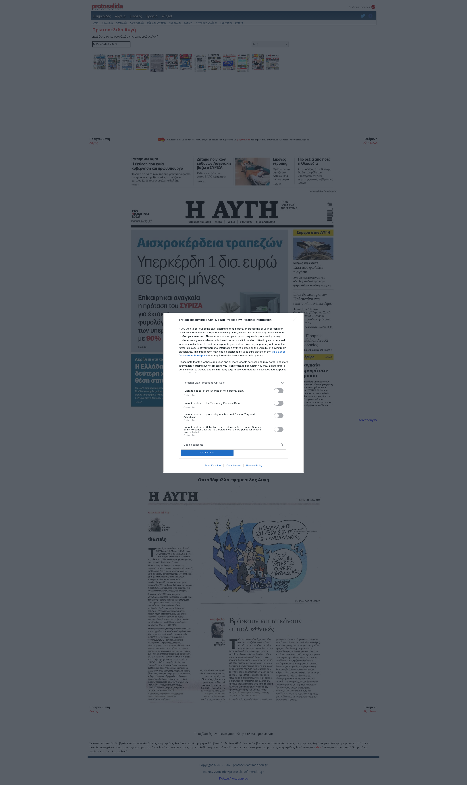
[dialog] (233, 392)
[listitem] (233, 383)
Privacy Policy (254, 465)
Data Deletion (213, 465)
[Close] (296, 320)
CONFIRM (207, 452)
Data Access (233, 465)
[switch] (278, 390)
